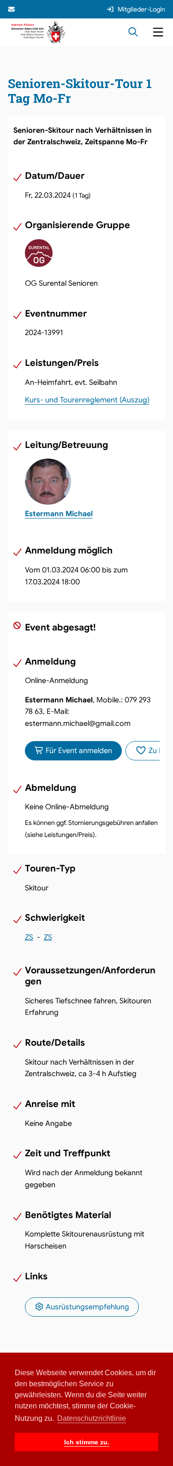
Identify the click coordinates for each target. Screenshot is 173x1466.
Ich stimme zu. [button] (86, 1442)
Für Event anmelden (78, 750)
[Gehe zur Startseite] (38, 32)
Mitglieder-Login (141, 9)
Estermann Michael (59, 513)
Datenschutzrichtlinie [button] (91, 1418)
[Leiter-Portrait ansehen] (92, 482)
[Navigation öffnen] (158, 33)
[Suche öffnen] (133, 33)
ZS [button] (29, 937)
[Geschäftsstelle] (12, 9)
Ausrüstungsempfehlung (86, 1307)
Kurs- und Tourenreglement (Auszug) (87, 400)
